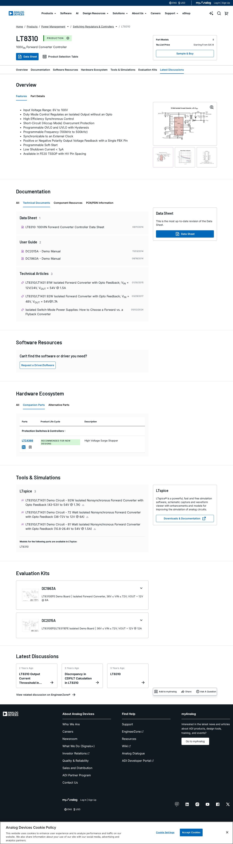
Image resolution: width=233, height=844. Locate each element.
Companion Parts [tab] (34, 404)
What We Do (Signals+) (78, 746)
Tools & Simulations (122, 69)
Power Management (53, 26)
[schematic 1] (163, 157)
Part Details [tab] (38, 96)
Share (188, 691)
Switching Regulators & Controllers (93, 26)
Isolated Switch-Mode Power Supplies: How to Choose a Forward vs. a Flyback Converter (74, 312)
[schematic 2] (185, 157)
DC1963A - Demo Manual (43, 258)
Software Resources (65, 69)
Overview (22, 69)
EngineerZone (131, 731)
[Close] (227, 832)
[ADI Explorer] (211, 13)
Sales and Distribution (77, 768)
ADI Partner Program (76, 775)
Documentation (40, 69)
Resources (129, 739)
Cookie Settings (165, 832)
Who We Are (71, 724)
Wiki (125, 746)
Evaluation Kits (147, 69)
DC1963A (49, 588)
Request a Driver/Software (37, 365)
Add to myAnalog (168, 691)
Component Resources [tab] (68, 202)
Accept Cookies (191, 832)
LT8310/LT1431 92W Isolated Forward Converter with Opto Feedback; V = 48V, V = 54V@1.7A (77, 299)
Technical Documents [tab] (36, 202)
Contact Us (70, 782)
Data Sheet (30, 56)
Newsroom (69, 739)
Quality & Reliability (75, 760)
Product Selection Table (63, 56)
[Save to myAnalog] (30, 447)
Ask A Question (208, 691)
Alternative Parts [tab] (58, 404)
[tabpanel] (82, 132)
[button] (68, 26)
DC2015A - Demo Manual (43, 251)
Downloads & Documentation (182, 518)
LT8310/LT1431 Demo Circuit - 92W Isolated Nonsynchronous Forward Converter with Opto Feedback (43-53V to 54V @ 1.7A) (84, 502)
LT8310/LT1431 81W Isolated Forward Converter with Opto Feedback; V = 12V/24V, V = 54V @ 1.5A (77, 285)
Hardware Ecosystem (94, 69)
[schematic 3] (207, 157)
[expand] (141, 588)
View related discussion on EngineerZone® (43, 694)
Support (127, 724)
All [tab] (17, 202)
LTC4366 (27, 440)
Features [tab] (21, 96)
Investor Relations (74, 753)
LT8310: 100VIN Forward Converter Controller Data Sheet (64, 227)
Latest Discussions (172, 69)
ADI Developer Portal (136, 760)
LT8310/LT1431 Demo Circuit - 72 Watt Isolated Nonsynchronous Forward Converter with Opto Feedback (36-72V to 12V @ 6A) (83, 514)
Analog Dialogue (133, 753)
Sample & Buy (184, 53)
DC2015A (49, 620)
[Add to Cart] (23, 447)
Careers (67, 731)
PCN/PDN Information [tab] (99, 202)
